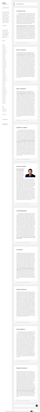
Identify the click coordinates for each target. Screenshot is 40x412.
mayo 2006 (3, 98)
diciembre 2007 (4, 76)
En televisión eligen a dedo (5, 31)
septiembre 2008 (4, 66)
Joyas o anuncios (21, 50)
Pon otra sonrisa (21, 166)
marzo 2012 (3, 46)
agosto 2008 (3, 67)
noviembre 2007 (4, 77)
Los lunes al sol (20, 11)
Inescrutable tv (20, 329)
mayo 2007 (3, 84)
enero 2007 (3, 89)
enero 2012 (3, 48)
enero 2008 (3, 75)
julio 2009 (3, 54)
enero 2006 (3, 103)
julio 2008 (3, 68)
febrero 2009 (3, 60)
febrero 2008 (3, 74)
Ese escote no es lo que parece (5, 32)
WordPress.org (4, 111)
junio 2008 (3, 69)
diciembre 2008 (4, 62)
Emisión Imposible (4, 3)
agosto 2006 (3, 95)
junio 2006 (3, 97)
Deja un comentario (28, 81)
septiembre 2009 (4, 52)
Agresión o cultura (21, 127)
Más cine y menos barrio (5, 35)
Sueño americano (21, 289)
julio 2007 (3, 82)
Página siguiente (37, 406)
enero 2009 (3, 61)
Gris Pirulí (19, 249)
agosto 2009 (3, 53)
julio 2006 (3, 96)
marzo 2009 (3, 59)
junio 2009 (3, 55)
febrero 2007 (3, 88)
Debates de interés (21, 368)
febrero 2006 (3, 102)
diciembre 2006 (4, 90)
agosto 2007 (3, 81)
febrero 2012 (3, 47)
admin (22, 120)
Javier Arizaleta (23, 81)
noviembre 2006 (4, 91)
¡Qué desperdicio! (21, 211)
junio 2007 (3, 83)
